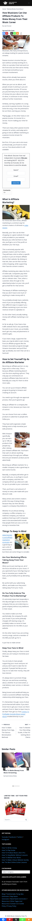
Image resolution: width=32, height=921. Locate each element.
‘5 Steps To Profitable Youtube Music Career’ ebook (15, 714)
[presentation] (16, 760)
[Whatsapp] (14, 33)
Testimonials (10, 894)
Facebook (12, 837)
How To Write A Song (9, 848)
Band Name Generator (18, 899)
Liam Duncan (7, 26)
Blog (3, 894)
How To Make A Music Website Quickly (15, 860)
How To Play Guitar (8, 850)
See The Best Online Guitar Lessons (14, 862)
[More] (17, 33)
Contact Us (14, 904)
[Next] (28, 768)
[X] (11, 33)
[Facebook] (4, 33)
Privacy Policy (11, 906)
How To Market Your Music (11, 858)
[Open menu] (28, 3)
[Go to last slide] (4, 768)
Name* (16, 170)
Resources (5, 901)
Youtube (5, 837)
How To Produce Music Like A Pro (13, 853)
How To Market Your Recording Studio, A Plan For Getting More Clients (24, 731)
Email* (16, 176)
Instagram (5, 839)
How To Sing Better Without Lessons (15, 855)
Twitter (19, 837)
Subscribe (16, 183)
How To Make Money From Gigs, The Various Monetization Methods (8, 731)
